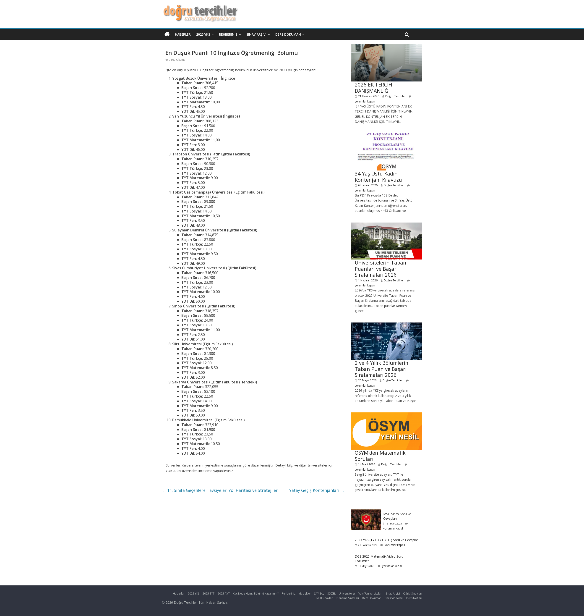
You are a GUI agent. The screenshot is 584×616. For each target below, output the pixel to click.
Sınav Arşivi (256, 34)
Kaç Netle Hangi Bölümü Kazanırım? (256, 593)
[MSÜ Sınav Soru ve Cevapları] (366, 512)
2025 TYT (208, 593)
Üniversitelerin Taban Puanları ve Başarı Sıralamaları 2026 (380, 268)
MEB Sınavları (324, 598)
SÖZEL (331, 593)
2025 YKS (203, 34)
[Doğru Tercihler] (199, 7)
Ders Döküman (288, 34)
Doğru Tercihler (395, 96)
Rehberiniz (228, 34)
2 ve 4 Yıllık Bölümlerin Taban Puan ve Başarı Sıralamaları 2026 (381, 368)
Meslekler (305, 593)
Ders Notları (414, 598)
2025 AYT (224, 593)
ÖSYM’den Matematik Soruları (380, 455)
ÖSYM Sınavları (412, 593)
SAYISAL (319, 593)
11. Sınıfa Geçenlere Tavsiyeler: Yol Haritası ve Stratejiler (220, 490)
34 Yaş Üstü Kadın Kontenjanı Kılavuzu (378, 176)
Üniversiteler (347, 593)
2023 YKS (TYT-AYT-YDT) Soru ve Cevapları (387, 540)
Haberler (183, 34)
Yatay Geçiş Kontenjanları (316, 490)
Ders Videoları (394, 598)
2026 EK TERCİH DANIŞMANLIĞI (373, 87)
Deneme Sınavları (347, 598)
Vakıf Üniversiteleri (370, 593)
